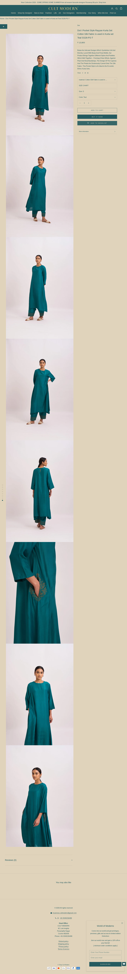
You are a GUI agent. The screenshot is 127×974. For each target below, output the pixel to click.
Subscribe (105, 964)
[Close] (122, 923)
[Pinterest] (87, 73)
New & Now (38, 13)
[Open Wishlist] (124, 964)
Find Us (113, 13)
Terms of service (63, 949)
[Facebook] (82, 73)
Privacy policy (63, 946)
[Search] (117, 8)
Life (55, 13)
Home (13, 13)
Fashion (48, 13)
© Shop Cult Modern (63, 965)
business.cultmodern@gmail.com (64, 913)
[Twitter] (85, 73)
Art (60, 13)
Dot (78, 25)
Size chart (84, 85)
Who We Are (103, 13)
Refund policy (63, 941)
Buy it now (97, 117)
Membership (81, 13)
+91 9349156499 (66, 918)
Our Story (92, 13)
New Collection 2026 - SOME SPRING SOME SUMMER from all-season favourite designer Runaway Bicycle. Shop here (63, 2)
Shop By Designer (25, 13)
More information (84, 131)
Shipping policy (63, 944)
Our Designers (68, 13)
